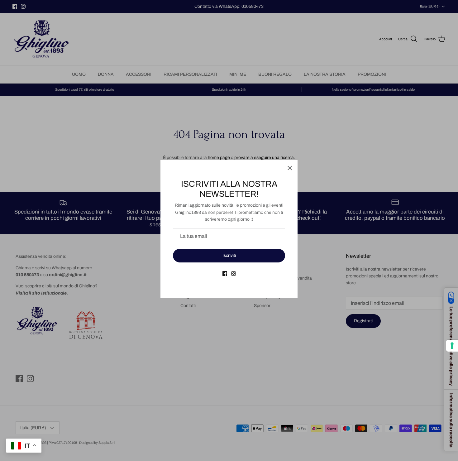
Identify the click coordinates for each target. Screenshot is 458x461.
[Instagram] (233, 273)
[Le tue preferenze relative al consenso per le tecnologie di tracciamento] (452, 346)
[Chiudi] (290, 168)
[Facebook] (224, 273)
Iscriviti (229, 255)
